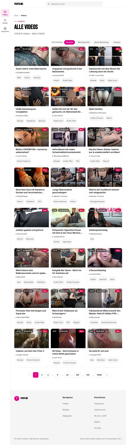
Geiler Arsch (112, 80)
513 (87, 375)
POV (77, 161)
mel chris (58, 357)
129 (77, 375)
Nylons (109, 118)
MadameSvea (96, 234)
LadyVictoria (59, 237)
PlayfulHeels (22, 196)
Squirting (36, 78)
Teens (112, 279)
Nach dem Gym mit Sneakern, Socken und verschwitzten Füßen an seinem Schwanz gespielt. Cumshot (30, 191)
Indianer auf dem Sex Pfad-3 (30, 351)
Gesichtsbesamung (108, 322)
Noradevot (58, 277)
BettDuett (58, 317)
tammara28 (22, 234)
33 (67, 375)
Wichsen (42, 121)
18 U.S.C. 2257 (100, 416)
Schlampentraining (98, 230)
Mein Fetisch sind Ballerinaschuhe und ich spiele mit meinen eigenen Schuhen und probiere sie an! (30, 272)
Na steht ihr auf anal (99, 351)
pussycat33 (59, 75)
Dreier (29, 322)
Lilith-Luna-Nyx (97, 75)
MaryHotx (21, 277)
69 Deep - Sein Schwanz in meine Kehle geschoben (65, 352)
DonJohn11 (58, 116)
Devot (102, 80)
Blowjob (93, 80)
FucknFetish (95, 274)
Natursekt (30, 239)
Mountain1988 (23, 317)
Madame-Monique (98, 113)
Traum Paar (95, 156)
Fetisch (27, 78)
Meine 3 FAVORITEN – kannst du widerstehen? (31, 150)
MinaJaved (95, 317)
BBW (19, 78)
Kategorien (5, 31)
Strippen (76, 322)
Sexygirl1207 (95, 355)
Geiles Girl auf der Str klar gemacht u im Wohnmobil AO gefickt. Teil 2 (66, 110)
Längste (116, 42)
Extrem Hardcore (23, 161)
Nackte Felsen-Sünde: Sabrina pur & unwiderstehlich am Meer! (104, 150)
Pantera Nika (22, 116)
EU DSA (97, 428)
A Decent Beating (97, 270)
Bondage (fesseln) (97, 201)
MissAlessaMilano (61, 156)
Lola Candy (22, 156)
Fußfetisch (30, 201)
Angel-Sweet (22, 355)
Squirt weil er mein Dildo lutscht (31, 69)
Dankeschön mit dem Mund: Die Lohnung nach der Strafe (104, 70)
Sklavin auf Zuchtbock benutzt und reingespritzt (104, 191)
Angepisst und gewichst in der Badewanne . (67, 70)
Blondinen (101, 360)
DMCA (97, 422)
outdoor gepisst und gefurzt (29, 230)
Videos (5, 15)
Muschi (106, 161)
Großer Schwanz (96, 118)
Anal (92, 239)
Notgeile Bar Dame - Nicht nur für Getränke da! (66, 271)
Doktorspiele (28, 282)
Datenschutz (99, 410)
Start (16, 15)
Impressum (99, 403)
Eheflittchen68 (23, 72)
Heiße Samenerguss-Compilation (26, 110)
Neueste (69, 42)
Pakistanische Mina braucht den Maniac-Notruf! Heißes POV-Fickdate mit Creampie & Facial (104, 312)
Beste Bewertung (101, 42)
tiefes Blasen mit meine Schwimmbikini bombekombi (66, 150)
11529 (99, 375)
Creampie (94, 322)
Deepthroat (31, 121)
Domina (56, 242)
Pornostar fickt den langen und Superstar (31, 312)
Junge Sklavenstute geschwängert (62, 191)
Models (5, 23)
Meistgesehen (84, 42)
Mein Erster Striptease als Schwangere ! (64, 312)
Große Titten (67, 80)
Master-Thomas (60, 196)
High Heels (67, 242)
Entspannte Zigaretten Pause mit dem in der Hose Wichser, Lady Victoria (66, 231)
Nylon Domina (95, 109)
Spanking (102, 279)
